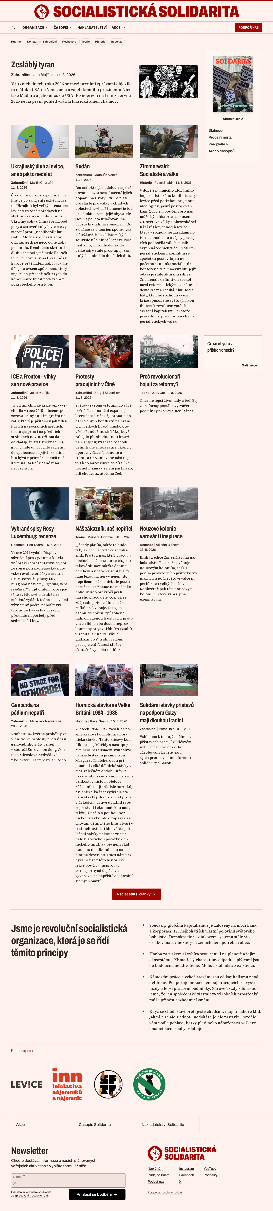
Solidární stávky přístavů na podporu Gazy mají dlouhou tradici (167, 713)
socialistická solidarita (146, 11)
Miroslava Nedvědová (46, 721)
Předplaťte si (219, 144)
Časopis (61, 27)
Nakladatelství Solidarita (163, 1124)
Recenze (116, 41)
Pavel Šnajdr (163, 182)
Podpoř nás (248, 27)
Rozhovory (69, 41)
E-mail (19, 1176)
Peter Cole (166, 729)
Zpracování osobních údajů (165, 1192)
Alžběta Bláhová (167, 545)
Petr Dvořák (35, 545)
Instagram (186, 1168)
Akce (20, 1124)
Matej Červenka (105, 175)
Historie (100, 41)
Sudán (82, 166)
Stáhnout (216, 130)
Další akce (249, 365)
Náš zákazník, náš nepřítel (103, 528)
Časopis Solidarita (95, 1124)
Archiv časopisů (222, 151)
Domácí (32, 41)
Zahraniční (50, 41)
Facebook (186, 1175)
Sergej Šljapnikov (107, 392)
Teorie (85, 41)
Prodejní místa (220, 137)
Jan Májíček (43, 75)
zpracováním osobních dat (31, 1195)
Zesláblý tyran (33, 64)
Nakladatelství (92, 27)
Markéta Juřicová (100, 537)
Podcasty (210, 1175)
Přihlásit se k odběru (94, 1194)
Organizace (33, 27)
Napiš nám (155, 1168)
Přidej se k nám (159, 1175)
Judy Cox (158, 392)
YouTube (210, 1168)
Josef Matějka (40, 392)
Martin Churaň (40, 182)
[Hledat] (13, 28)
